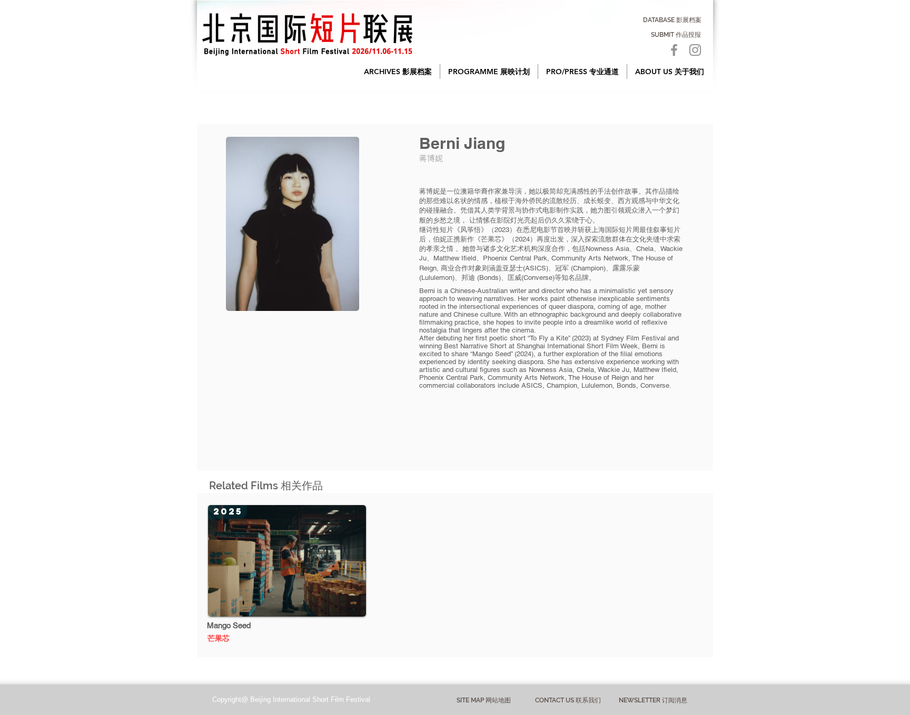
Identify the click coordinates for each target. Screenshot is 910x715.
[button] (398, 71)
